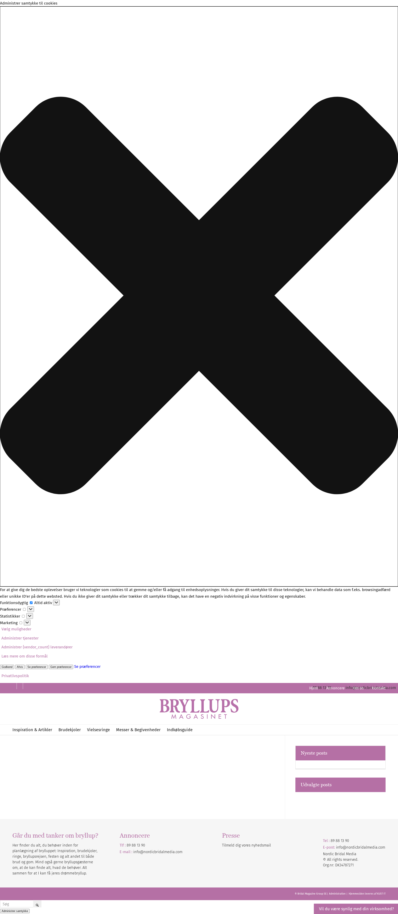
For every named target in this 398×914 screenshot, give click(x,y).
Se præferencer (36, 666)
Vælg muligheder (16, 629)
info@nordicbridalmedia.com (157, 852)
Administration (337, 893)
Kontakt (379, 688)
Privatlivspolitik (15, 675)
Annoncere (335, 688)
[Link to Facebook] (20, 686)
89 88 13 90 (136, 845)
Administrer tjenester (20, 638)
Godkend (7, 666)
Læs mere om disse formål (24, 656)
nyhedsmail (261, 845)
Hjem (313, 688)
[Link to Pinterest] (14, 686)
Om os (358, 688)
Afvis (20, 666)
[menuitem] (313, 688)
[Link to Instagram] (26, 686)
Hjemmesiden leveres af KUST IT (367, 893)
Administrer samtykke (15, 911)
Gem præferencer (61, 666)
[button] (199, 296)
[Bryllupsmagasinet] (199, 708)
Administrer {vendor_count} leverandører (37, 647)
